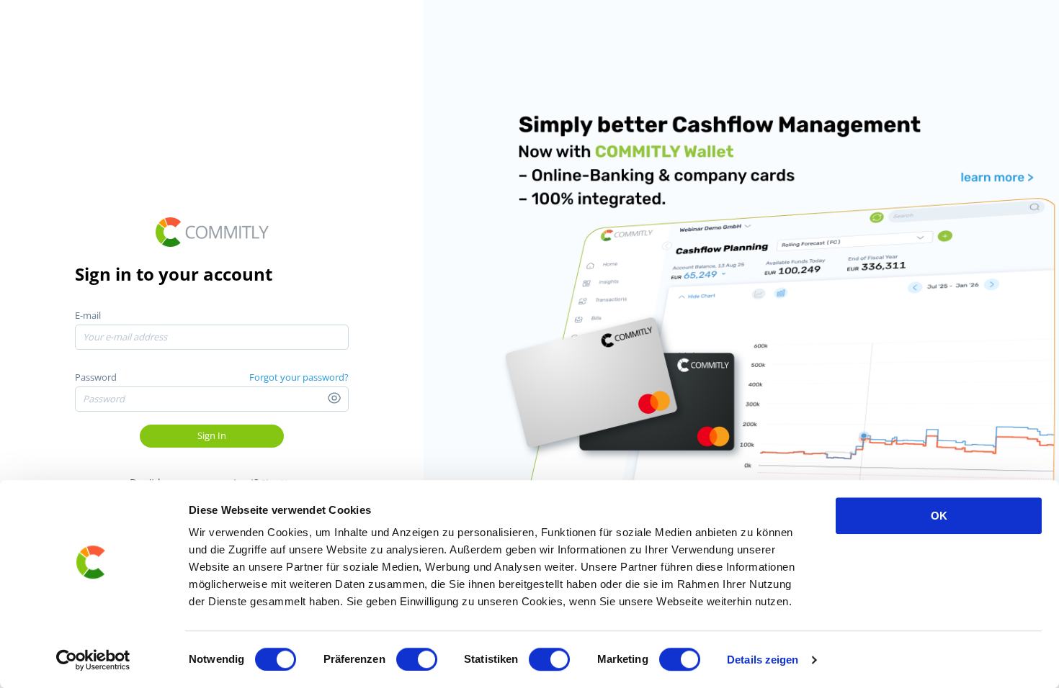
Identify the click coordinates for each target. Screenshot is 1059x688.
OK (939, 516)
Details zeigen (762, 659)
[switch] (416, 659)
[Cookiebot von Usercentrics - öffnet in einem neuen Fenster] (93, 660)
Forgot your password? (299, 377)
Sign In (211, 435)
